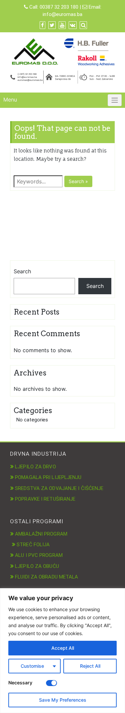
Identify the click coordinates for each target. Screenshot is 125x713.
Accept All (62, 648)
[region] (62, 650)
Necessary (20, 682)
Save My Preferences (62, 700)
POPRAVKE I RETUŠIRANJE (45, 499)
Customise (32, 666)
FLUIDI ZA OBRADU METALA (46, 577)
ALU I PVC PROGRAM (39, 555)
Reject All (90, 666)
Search (22, 271)
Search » (78, 181)
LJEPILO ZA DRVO (35, 467)
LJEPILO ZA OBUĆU (37, 566)
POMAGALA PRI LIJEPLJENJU (48, 477)
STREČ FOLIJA (33, 545)
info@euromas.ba (62, 14)
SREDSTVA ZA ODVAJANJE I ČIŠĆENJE (59, 488)
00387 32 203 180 (59, 7)
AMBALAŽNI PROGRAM (41, 534)
